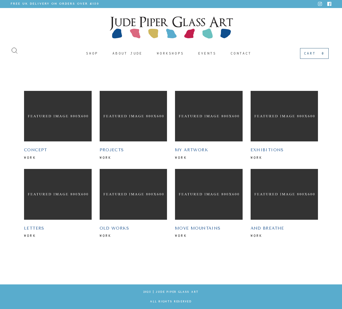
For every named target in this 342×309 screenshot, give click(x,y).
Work (30, 158)
